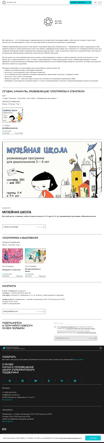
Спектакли (22, 98)
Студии (5, 98)
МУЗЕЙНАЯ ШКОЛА (10, 128)
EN (95, 2)
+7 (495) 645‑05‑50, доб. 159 (20, 293)
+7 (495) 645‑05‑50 (9, 392)
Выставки (5, 359)
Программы (24, 359)
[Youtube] (36, 381)
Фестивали (31, 98)
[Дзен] (22, 381)
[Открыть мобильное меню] (100, 2)
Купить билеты (78, 2)
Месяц (5, 104)
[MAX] (75, 381)
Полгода (12, 104)
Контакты (44, 359)
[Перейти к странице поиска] (101, 348)
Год (18, 104)
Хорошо (93, 438)
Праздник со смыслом (11, 270)
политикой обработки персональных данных (80, 328)
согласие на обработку (67, 327)
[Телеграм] (9, 381)
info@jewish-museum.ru (11, 395)
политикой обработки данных (86, 332)
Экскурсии (14, 359)
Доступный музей (66, 359)
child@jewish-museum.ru (17, 291)
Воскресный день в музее (33, 270)
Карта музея (53, 359)
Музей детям (34, 359)
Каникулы (13, 98)
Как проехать (7, 400)
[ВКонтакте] (62, 381)
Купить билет (79, 359)
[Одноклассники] (49, 381)
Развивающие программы (46, 98)
